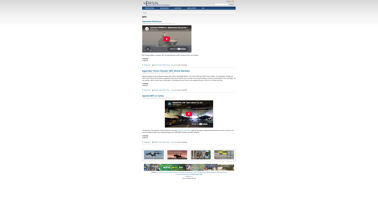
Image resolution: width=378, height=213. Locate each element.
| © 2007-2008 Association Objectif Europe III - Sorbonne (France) (209, 172)
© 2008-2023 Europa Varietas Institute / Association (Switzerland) (174, 172)
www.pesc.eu (189, 176)
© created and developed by (189, 174)
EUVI (203, 8)
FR (230, 1)
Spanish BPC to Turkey (153, 96)
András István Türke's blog (161, 65)
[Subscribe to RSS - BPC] (233, 2)
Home (145, 13)
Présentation (149, 8)
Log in (174, 65)
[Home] (157, 5)
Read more (147, 65)
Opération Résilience (152, 21)
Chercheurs (164, 8)
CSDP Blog (177, 8)
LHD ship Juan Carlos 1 (184, 130)
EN (227, 1)
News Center (191, 8)
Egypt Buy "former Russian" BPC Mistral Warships (166, 71)
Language (145, 58)
